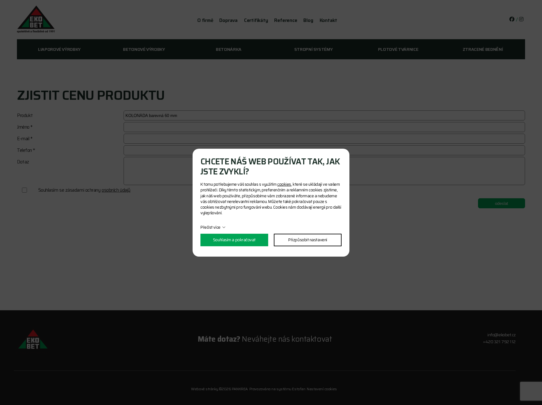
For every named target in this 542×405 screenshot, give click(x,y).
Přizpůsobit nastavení (307, 240)
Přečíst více (210, 227)
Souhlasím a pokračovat (234, 240)
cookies (284, 184)
